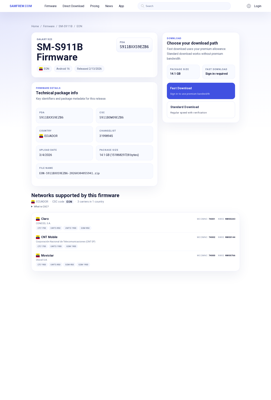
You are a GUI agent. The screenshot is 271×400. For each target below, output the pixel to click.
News (109, 6)
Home (35, 26)
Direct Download (73, 6)
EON (79, 26)
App (121, 6)
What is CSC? (41, 206)
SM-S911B (65, 26)
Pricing (94, 6)
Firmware (51, 6)
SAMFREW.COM (21, 6)
